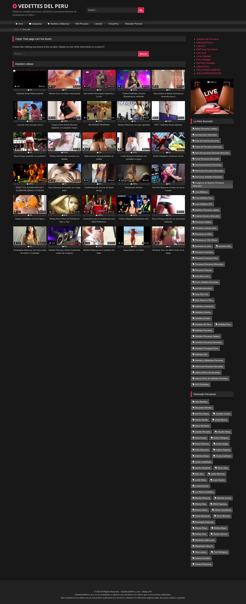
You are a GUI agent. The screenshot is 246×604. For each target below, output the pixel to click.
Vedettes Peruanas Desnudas (208, 342)
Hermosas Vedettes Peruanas (208, 177)
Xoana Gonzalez (202, 558)
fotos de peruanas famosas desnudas (212, 153)
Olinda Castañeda (223, 510)
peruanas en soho (203, 246)
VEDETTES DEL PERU (42, 6)
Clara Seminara (202, 426)
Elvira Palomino (202, 444)
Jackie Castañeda (203, 462)
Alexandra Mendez (203, 407)
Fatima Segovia (223, 450)
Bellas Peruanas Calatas (206, 128)
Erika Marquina (202, 450)
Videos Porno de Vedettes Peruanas (211, 378)
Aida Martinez (201, 401)
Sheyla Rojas (201, 528)
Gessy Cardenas (223, 456)
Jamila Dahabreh (202, 468)
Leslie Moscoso (218, 474)
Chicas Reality (201, 420)
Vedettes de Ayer (202, 318)
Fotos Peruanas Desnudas (207, 159)
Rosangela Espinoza (204, 522)
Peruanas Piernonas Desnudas (209, 264)
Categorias (37, 24)
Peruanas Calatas (203, 222)
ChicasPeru (113, 24)
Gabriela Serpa (202, 456)
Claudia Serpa (224, 431)
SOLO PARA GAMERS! (208, 70)
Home (16, 29)
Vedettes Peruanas (203, 330)
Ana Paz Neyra (202, 413)
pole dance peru (202, 276)
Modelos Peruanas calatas (207, 210)
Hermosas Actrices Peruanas (208, 165)
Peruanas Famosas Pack (206, 258)
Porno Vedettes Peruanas (206, 282)
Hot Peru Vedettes (205, 63)
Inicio (20, 24)
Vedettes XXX (201, 354)
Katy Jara (199, 474)
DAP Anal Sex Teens (207, 49)
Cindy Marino (221, 420)
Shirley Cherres (220, 534)
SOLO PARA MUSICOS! (208, 73)
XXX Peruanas (81, 24)
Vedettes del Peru (203, 324)
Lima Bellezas (201, 192)
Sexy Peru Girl (201, 294)
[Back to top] (237, 595)
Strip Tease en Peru (204, 300)
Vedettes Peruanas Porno (206, 348)
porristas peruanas (203, 288)
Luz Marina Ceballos (204, 492)
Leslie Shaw (200, 480)
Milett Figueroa (220, 504)
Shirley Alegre (220, 528)
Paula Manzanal (202, 516)
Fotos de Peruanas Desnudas (208, 146)
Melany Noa (200, 504)
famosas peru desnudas (206, 135)
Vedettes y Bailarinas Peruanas (209, 360)
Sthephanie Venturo (204, 546)
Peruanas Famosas (204, 252)
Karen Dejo (223, 468)
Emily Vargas (222, 444)
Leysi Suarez (219, 480)
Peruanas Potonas (203, 270)
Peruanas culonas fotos (205, 228)
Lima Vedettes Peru (204, 198)
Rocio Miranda (223, 516)
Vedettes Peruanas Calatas (207, 336)
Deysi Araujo (200, 438)
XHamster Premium (134, 24)
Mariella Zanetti (224, 498)
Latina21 (98, 24)
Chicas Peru (202, 66)
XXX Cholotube (202, 384)
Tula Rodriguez (220, 552)
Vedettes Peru (224, 324)
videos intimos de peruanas (207, 372)
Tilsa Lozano (200, 552)
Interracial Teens (204, 42)
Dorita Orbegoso (221, 438)
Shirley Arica (200, 534)
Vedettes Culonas (203, 312)
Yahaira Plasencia (203, 564)
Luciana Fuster (202, 486)
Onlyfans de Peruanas (207, 39)
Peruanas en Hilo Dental (206, 240)
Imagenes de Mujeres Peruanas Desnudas (208, 184)
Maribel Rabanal (202, 498)
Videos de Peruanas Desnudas (209, 366)
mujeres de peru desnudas (207, 216)
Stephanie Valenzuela (205, 540)
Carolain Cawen (223, 413)
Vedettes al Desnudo (204, 306)
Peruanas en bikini (203, 234)
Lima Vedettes (203, 56)
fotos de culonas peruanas (207, 141)
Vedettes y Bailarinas (59, 24)
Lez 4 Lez (201, 53)
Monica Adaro (201, 510)
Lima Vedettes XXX (203, 204)
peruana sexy (225, 246)
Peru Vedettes (203, 59)
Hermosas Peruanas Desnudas (209, 171)
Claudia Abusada (202, 431)
